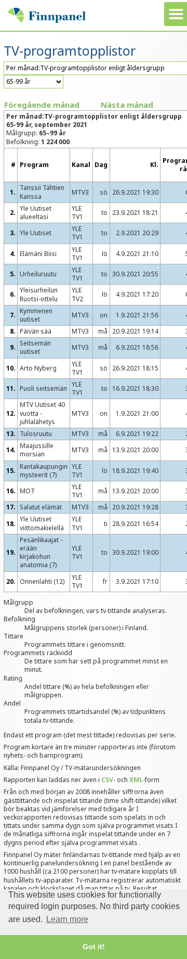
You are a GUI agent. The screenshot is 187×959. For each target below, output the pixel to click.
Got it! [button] (94, 946)
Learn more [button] (67, 919)
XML (136, 779)
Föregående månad (41, 104)
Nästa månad (127, 104)
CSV (107, 779)
